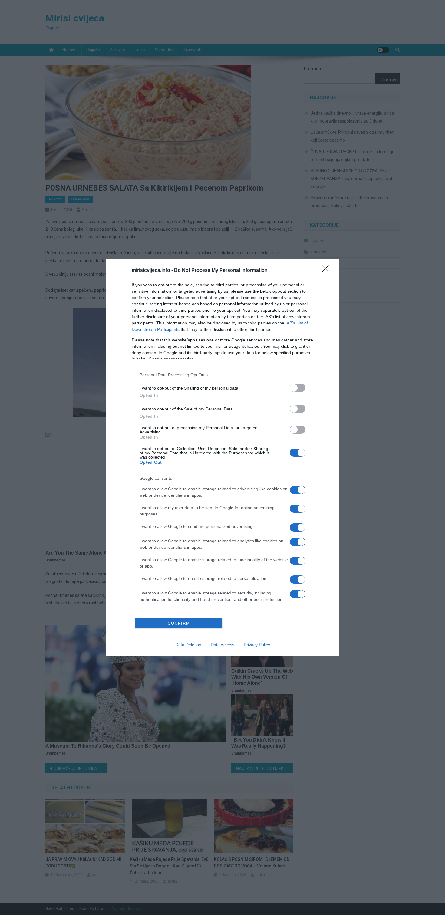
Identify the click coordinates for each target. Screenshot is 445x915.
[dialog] (222, 457)
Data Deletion (188, 644)
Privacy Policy (257, 644)
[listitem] (222, 374)
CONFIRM (179, 623)
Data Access (222, 644)
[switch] (297, 388)
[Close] (327, 270)
